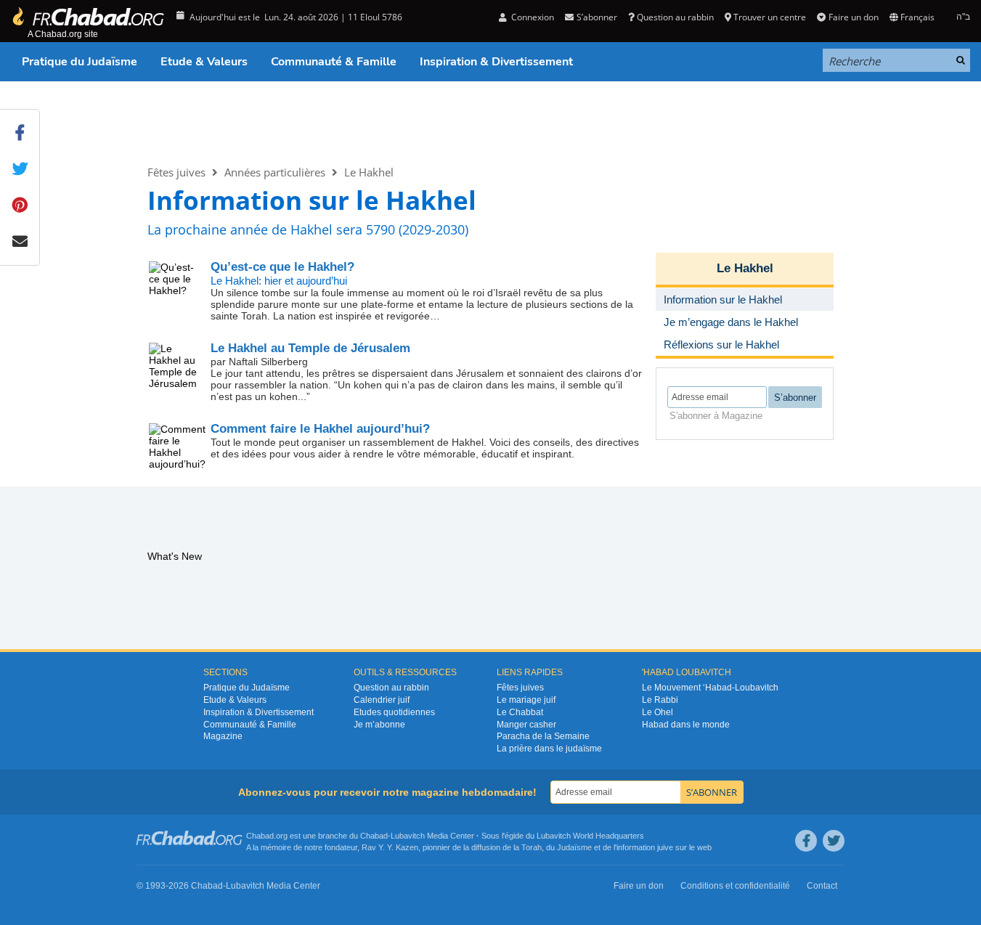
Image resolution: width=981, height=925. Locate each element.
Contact (822, 886)
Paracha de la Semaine (543, 736)
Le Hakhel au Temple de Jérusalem (310, 348)
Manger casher (526, 725)
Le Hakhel (197, 122)
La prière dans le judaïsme (549, 748)
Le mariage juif (526, 700)
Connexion (531, 17)
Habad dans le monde (686, 725)
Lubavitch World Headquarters (590, 835)
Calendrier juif (382, 700)
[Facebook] (806, 841)
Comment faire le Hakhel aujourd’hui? (320, 429)
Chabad (374, 835)
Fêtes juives (176, 172)
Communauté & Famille (333, 62)
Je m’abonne (379, 725)
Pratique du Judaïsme (79, 62)
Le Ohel (657, 712)
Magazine (223, 736)
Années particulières (274, 172)
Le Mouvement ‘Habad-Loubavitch (710, 687)
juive (665, 847)
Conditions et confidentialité (735, 886)
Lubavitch (408, 835)
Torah (531, 847)
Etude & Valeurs (204, 62)
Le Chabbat (520, 712)
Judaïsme (574, 847)
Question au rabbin (675, 17)
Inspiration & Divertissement (496, 62)
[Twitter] (833, 841)
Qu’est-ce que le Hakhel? (282, 267)
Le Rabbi (660, 700)
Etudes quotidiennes (394, 712)
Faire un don (853, 17)
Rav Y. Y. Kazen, (391, 847)
